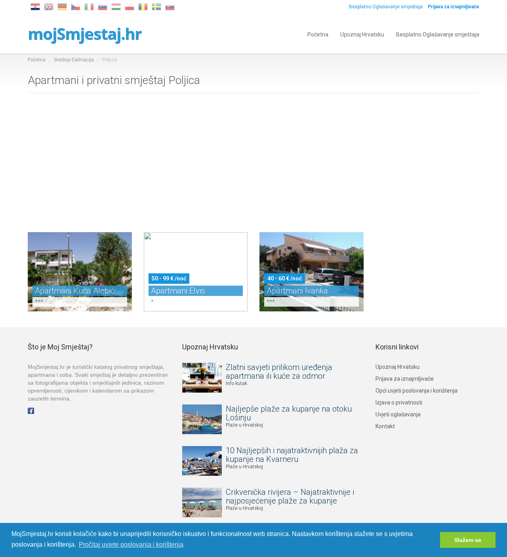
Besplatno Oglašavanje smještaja (386, 7)
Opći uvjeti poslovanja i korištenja (416, 390)
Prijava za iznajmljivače (404, 379)
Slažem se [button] (467, 540)
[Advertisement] (253, 160)
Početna (317, 33)
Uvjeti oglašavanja (398, 414)
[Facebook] (31, 410)
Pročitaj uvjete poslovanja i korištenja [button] (131, 544)
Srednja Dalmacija (74, 60)
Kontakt (385, 426)
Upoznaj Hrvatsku (362, 33)
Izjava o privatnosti (398, 402)
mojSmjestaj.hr (84, 33)
